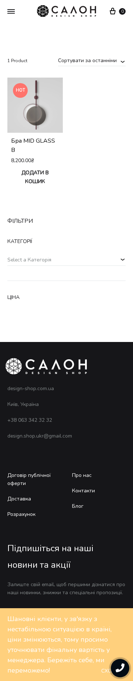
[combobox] (92, 60)
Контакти (83, 490)
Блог (77, 506)
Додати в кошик (35, 177)
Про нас (82, 475)
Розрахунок (21, 514)
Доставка (19, 498)
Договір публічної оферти (29, 479)
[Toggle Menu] (11, 12)
